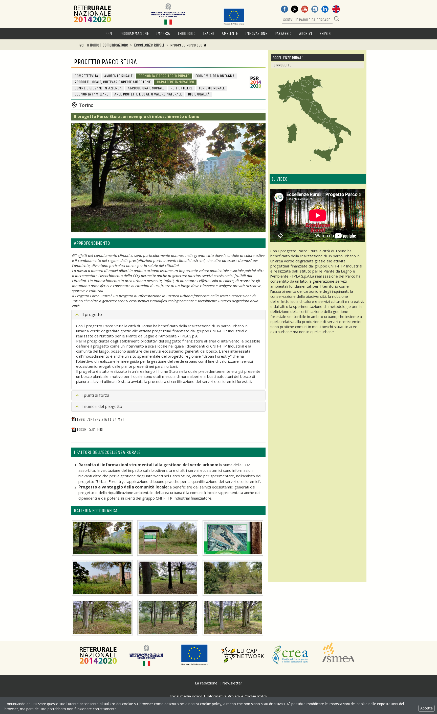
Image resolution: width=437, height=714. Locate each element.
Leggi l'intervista (100, 419)
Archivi (305, 33)
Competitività (86, 75)
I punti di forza (95, 395)
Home (94, 45)
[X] (295, 9)
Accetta (426, 708)
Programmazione (134, 33)
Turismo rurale (212, 88)
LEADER (208, 33)
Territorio (186, 33)
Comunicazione (115, 45)
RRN (108, 33)
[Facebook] (284, 9)
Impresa (163, 33)
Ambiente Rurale (118, 75)
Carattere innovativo (175, 82)
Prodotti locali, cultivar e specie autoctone (113, 82)
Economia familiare (91, 94)
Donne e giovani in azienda (98, 88)
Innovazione (256, 33)
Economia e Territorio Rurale (164, 75)
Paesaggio (283, 33)
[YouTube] (305, 9)
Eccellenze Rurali (149, 45)
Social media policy (186, 696)
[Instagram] (315, 9)
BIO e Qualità (198, 94)
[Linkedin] (325, 9)
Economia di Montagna (214, 75)
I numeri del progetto (101, 406)
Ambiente (230, 33)
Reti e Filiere (181, 88)
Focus (90, 429)
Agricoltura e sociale (146, 88)
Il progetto (91, 314)
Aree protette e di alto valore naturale (148, 94)
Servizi (326, 33)
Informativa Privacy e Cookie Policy (237, 696)
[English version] (336, 9)
